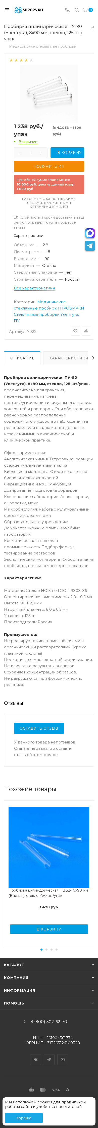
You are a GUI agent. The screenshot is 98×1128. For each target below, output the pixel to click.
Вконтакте (35, 1055)
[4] (26, 60)
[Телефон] (67, 10)
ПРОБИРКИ (72, 308)
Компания (16, 977)
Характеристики (69, 358)
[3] (21, 60)
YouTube (63, 1055)
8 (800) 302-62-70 (48, 1022)
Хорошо (23, 1118)
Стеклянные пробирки (37, 314)
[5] (31, 60)
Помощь (14, 1003)
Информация (19, 990)
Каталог (14, 965)
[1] (11, 60)
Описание (22, 358)
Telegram (49, 1055)
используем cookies (32, 1102)
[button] (41, 949)
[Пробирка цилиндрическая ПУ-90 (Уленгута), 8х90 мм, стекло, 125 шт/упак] (49, 93)
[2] (16, 60)
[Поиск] (77, 10)
